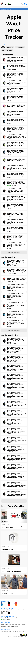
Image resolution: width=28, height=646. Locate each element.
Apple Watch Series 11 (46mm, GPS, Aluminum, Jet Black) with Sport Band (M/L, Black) (15, 98)
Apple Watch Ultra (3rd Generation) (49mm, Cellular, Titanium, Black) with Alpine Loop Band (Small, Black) (16, 439)
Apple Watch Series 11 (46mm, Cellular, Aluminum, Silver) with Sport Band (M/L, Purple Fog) (16, 159)
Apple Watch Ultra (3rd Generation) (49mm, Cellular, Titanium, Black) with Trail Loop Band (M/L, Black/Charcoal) (16, 430)
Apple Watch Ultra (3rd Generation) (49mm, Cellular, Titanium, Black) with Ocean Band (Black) (16, 340)
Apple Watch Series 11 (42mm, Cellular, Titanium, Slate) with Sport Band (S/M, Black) (15, 206)
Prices (16, 624)
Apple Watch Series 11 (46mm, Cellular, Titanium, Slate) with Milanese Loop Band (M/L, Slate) (16, 182)
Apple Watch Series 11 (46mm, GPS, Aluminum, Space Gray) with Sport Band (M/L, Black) (16, 90)
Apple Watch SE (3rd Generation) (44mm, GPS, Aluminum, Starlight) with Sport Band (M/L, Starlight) (16, 278)
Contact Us (21, 631)
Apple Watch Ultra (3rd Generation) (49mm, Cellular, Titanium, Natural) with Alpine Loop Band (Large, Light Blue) (15, 394)
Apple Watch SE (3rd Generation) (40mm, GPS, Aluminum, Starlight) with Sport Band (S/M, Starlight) (16, 271)
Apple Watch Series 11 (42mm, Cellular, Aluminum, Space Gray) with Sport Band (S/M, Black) (16, 121)
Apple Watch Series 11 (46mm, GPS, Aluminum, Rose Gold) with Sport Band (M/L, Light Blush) (16, 105)
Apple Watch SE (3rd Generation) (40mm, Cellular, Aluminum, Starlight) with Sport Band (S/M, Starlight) (16, 304)
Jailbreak (8, 626)
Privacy (25, 636)
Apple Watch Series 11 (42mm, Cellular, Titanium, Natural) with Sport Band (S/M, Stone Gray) (16, 198)
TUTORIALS (8, 7)
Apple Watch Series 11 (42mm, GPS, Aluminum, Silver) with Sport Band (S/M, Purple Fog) (16, 82)
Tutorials (6, 624)
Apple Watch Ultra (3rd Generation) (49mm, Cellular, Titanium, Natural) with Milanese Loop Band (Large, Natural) (16, 457)
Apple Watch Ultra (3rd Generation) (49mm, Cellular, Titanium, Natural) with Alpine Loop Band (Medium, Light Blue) (16, 385)
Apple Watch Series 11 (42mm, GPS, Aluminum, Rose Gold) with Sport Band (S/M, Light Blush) (16, 59)
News (2, 624)
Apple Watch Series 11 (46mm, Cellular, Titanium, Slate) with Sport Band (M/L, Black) (15, 229)
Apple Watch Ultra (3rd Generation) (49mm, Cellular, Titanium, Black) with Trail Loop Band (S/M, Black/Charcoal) (16, 421)
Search (16, 626)
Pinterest (19, 603)
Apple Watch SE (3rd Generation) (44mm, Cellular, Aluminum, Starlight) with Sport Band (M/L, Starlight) (16, 322)
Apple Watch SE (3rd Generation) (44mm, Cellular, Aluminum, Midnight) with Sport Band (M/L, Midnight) (16, 313)
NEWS (2, 7)
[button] (14, 252)
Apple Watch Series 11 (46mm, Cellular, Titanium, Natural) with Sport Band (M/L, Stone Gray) (16, 221)
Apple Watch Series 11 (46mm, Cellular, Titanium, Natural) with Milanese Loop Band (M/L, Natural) (16, 244)
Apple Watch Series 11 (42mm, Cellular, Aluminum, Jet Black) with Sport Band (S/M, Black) (15, 128)
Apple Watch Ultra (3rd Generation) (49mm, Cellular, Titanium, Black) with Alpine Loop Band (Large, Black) (16, 358)
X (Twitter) (12, 603)
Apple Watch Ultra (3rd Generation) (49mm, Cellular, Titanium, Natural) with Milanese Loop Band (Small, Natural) (16, 493)
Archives (13, 626)
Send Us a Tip (15, 631)
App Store (5, 613)
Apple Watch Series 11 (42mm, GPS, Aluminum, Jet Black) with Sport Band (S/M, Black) (15, 74)
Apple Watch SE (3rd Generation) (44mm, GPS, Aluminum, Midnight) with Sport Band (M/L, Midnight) (16, 286)
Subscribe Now (6, 619)
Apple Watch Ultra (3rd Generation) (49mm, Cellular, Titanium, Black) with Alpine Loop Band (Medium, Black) (16, 349)
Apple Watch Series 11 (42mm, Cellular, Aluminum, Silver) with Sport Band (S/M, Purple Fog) (16, 144)
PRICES (20, 7)
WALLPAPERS (14, 7)
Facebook (5, 603)
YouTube (12, 605)
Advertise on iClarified (6, 631)
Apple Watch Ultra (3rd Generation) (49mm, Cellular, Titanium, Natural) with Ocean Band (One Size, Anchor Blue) (15, 367)
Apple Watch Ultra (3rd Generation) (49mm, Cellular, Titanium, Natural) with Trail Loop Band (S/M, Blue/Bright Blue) (16, 412)
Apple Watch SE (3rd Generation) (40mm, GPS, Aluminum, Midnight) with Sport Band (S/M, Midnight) (16, 262)
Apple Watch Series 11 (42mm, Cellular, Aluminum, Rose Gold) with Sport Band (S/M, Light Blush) (16, 136)
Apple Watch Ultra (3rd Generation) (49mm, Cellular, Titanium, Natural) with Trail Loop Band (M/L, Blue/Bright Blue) (16, 403)
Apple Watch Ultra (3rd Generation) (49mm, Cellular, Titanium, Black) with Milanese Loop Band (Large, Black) (15, 448)
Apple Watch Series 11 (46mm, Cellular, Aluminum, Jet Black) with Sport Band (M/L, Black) (15, 175)
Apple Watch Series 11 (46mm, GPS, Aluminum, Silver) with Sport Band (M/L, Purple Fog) (16, 113)
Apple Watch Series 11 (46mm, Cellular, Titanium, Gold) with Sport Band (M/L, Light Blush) (15, 213)
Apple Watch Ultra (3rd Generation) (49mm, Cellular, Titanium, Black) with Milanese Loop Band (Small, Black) (15, 466)
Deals (19, 624)
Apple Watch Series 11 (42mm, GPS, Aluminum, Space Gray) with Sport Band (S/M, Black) (16, 67)
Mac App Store (13, 613)
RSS (18, 605)
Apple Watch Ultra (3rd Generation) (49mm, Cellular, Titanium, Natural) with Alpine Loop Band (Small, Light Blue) (15, 376)
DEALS (25, 7)
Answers (23, 624)
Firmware (3, 626)
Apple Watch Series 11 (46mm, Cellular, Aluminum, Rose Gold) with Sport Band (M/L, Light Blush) (16, 167)
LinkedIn (5, 605)
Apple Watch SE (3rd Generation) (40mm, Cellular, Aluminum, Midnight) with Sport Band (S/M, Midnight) (16, 295)
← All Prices (4, 44)
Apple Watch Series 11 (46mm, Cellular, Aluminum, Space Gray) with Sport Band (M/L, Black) (16, 152)
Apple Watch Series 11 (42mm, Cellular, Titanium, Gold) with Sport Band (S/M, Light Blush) (15, 190)
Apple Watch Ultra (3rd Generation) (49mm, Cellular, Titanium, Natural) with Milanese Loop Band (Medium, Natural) (16, 484)
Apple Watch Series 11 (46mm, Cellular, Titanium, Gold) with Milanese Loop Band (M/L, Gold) (15, 236)
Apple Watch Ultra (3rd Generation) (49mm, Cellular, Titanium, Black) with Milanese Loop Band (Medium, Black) (15, 475)
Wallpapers (11, 624)
